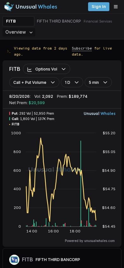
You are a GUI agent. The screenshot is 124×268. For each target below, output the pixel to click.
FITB (11, 21)
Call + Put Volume (29, 82)
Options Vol (46, 69)
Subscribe (82, 48)
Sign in (99, 6)
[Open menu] (117, 6)
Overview (15, 32)
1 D (67, 82)
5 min (94, 82)
